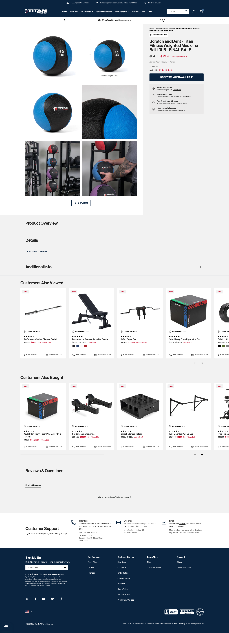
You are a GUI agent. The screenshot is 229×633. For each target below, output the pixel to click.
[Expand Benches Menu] (74, 15)
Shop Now (127, 20)
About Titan (92, 562)
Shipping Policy (124, 594)
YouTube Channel (154, 567)
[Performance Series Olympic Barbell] (43, 310)
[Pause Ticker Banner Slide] (163, 20)
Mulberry (182, 110)
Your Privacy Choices (126, 600)
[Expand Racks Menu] (65, 15)
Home (151, 28)
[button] (201, 11)
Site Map (182, 624)
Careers (91, 567)
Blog (149, 562)
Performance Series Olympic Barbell (41, 339)
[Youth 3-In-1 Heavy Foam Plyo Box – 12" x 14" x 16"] (43, 405)
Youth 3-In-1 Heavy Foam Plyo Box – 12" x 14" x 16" (42, 435)
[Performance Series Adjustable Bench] (91, 310)
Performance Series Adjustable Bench (90, 339)
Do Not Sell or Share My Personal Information (162, 624)
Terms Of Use (128, 624)
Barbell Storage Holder (131, 434)
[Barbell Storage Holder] (140, 405)
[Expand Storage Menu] (135, 15)
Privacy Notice (140, 624)
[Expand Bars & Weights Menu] (87, 15)
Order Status (123, 573)
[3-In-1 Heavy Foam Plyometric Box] (188, 310)
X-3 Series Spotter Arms (83, 434)
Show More (83, 203)
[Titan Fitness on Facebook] (35, 600)
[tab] (33, 486)
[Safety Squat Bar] (140, 310)
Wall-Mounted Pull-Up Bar (181, 434)
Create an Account (184, 567)
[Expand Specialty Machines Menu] (104, 15)
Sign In (179, 562)
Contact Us (122, 567)
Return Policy (123, 589)
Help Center (122, 562)
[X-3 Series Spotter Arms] (91, 405)
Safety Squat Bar (128, 339)
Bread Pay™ (187, 97)
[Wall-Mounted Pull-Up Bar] (188, 405)
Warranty (121, 584)
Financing (91, 573)
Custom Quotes (124, 578)
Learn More (177, 90)
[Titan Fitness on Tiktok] (61, 600)
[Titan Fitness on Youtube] (44, 600)
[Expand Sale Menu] (150, 15)
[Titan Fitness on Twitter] (52, 600)
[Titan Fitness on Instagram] (27, 600)
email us (182, 524)
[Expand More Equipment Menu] (122, 15)
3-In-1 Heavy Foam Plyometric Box (184, 339)
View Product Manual (36, 251)
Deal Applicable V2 (162, 28)
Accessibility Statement (196, 624)
